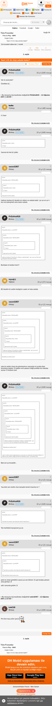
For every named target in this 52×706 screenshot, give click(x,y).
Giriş (48, 2)
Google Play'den (35, 676)
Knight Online (9, 38)
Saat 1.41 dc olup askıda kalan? (17, 41)
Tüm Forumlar (7, 33)
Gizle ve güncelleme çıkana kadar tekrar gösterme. (26, 681)
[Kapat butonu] (34, 691)
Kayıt (48, 6)
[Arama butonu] (48, 22)
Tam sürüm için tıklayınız (26, 694)
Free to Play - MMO (9, 35)
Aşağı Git (46, 32)
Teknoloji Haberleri (4, 5)
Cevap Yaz (47, 64)
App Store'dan (14, 676)
